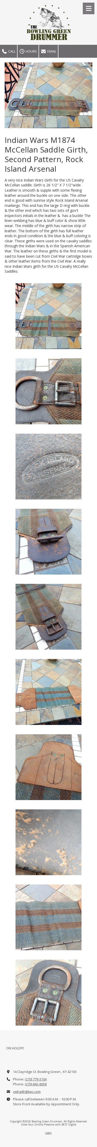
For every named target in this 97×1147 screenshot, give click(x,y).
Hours (31, 51)
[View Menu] (88, 8)
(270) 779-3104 (36, 1079)
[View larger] (48, 316)
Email (51, 51)
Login (48, 1133)
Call (12, 51)
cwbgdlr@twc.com (27, 1091)
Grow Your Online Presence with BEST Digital (48, 1124)
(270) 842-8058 (36, 1084)
